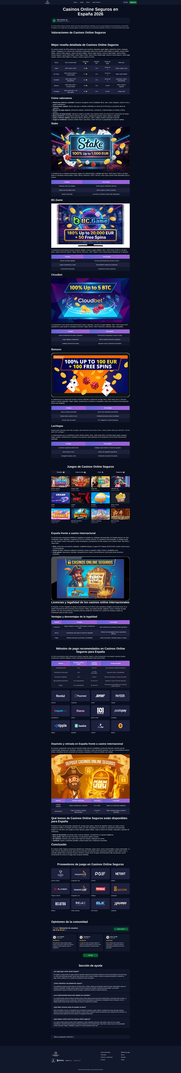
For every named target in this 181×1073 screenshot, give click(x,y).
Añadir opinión (121, 929)
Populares (59, 472)
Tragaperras (119, 472)
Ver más (90, 955)
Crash (99, 472)
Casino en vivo (79, 472)
